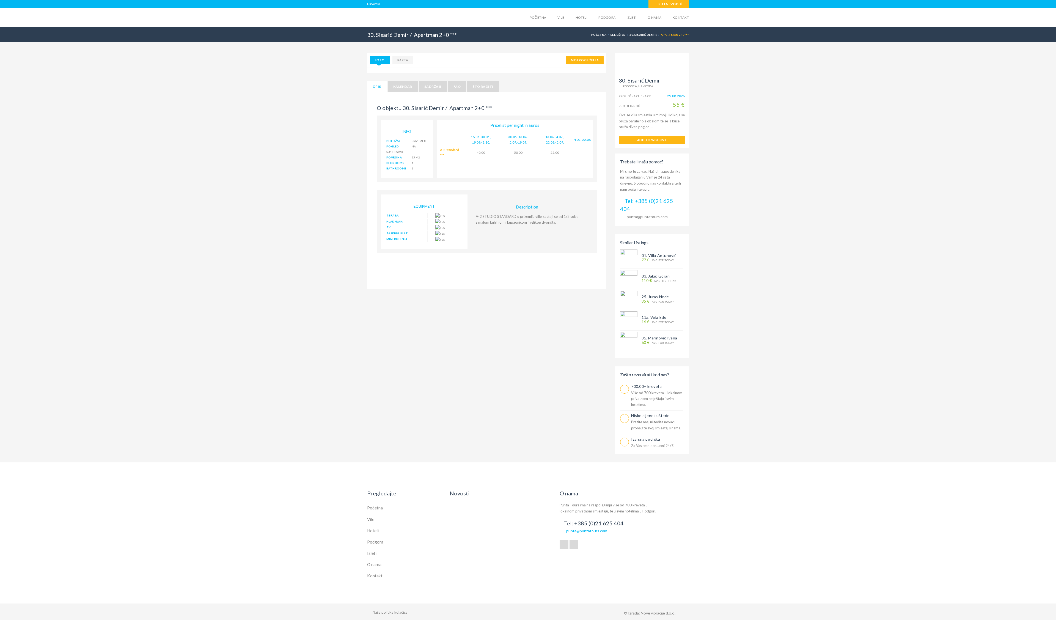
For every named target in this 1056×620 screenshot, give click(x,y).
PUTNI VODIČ (670, 4)
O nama (655, 17)
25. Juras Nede (655, 296)
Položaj (393, 140)
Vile (561, 17)
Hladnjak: (394, 221)
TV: (389, 227)
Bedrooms (395, 162)
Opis (377, 86)
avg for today (658, 260)
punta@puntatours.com (647, 216)
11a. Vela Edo (654, 317)
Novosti (460, 493)
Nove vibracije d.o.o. (658, 613)
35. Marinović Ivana (659, 338)
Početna (538, 17)
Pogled (392, 146)
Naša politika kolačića (390, 612)
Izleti (632, 17)
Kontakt (681, 17)
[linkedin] (574, 544)
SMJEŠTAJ (618, 34)
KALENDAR (402, 86)
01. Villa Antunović (659, 255)
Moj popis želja (585, 60)
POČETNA (598, 34)
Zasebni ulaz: (397, 233)
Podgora (606, 17)
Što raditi (483, 86)
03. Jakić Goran (656, 276)
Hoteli (582, 17)
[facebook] (564, 544)
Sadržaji (432, 86)
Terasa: (392, 215)
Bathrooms (396, 168)
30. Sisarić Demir (643, 34)
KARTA (402, 60)
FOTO (380, 60)
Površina (394, 157)
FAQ (457, 86)
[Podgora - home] (410, 17)
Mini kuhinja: (397, 239)
